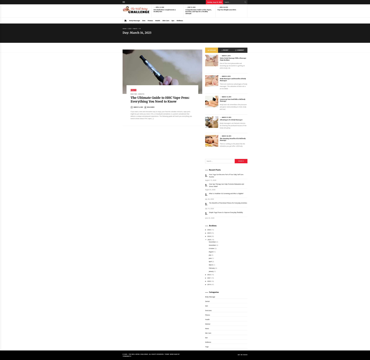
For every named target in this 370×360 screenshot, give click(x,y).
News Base (174, 354)
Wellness (180, 20)
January (211, 271)
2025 (209, 233)
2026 (209, 230)
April (210, 261)
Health (157, 20)
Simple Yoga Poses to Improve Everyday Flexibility (226, 212)
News (207, 328)
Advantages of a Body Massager (231, 120)
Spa (173, 20)
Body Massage (134, 20)
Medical (207, 324)
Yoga (207, 347)
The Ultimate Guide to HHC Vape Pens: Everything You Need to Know (160, 99)
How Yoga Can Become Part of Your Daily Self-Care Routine (226, 175)
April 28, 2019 (224, 7)
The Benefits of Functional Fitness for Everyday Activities (228, 203)
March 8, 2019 (226, 76)
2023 (209, 239)
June (210, 258)
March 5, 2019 (226, 56)
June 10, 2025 (192, 7)
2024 (209, 236)
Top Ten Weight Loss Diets (226, 10)
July (210, 255)
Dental (207, 301)
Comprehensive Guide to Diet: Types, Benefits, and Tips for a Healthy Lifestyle (198, 11)
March (211, 265)
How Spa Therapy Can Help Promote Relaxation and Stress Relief (226, 185)
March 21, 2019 (226, 117)
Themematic (127, 356)
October (211, 248)
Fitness (150, 20)
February (212, 268)
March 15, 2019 (226, 97)
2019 (209, 284)
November (212, 245)
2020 (209, 281)
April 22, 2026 (160, 7)
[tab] (211, 50)
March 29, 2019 (226, 136)
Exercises (208, 310)
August (211, 252)
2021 (209, 278)
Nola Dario (150, 107)
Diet (143, 20)
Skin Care (165, 20)
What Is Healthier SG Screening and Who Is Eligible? (226, 193)
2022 (209, 275)
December (212, 242)
